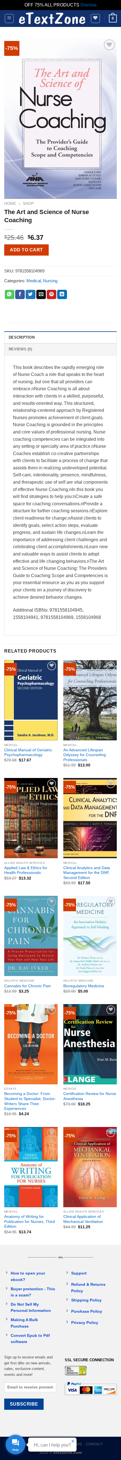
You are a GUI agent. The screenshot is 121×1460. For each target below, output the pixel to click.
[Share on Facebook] (20, 294)
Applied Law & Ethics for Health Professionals (25, 870)
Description (22, 337)
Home (10, 203)
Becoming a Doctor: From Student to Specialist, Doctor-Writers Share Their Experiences (30, 1101)
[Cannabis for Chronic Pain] (31, 936)
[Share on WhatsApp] (9, 294)
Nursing (50, 280)
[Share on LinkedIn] (62, 294)
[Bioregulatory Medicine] (90, 936)
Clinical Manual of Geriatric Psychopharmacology (28, 752)
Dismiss (88, 5)
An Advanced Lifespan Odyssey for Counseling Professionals (84, 755)
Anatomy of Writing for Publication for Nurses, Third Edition (29, 1222)
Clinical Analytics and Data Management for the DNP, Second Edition (86, 873)
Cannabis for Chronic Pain (27, 986)
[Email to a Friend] (41, 294)
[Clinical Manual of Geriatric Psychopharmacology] (31, 700)
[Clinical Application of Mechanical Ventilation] (90, 1167)
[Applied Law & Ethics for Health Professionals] (31, 818)
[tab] (60, 337)
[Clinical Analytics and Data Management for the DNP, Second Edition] (90, 818)
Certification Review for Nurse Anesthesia (89, 1096)
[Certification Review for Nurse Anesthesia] (90, 1044)
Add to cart (26, 249)
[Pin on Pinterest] (51, 294)
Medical (33, 280)
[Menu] (9, 18)
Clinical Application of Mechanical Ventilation (83, 1219)
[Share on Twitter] (30, 294)
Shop (28, 203)
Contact (94, 1444)
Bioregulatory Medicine (83, 986)
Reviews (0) (20, 349)
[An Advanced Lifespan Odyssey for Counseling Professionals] (90, 700)
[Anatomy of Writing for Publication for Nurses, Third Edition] (31, 1167)
